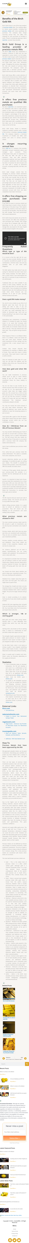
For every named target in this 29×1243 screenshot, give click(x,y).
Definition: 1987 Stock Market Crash (15, 738)
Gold (10, 51)
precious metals (8, 27)
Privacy (17, 1142)
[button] (25, 3)
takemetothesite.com (10, 714)
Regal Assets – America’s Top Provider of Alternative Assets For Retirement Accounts (16, 725)
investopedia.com (9, 731)
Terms (13, 1142)
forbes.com (20, 675)
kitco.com (6, 708)
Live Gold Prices (10, 710)
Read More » (3, 1074)
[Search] (27, 1064)
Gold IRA (4, 40)
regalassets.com (8, 722)
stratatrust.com (10, 693)
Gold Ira (8, 148)
